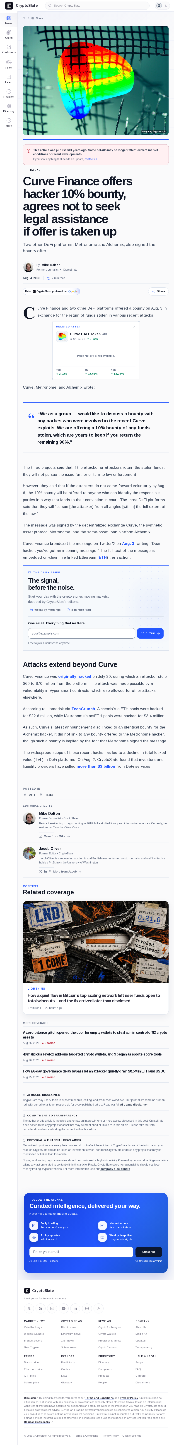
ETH (103, 557)
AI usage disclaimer (134, 1104)
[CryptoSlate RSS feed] (99, 1308)
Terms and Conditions (99, 1398)
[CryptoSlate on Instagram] (87, 1308)
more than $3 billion (96, 766)
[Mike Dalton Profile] (28, 267)
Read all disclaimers (37, 1422)
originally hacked (74, 676)
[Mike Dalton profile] (29, 818)
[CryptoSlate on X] (29, 1308)
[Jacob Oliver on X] (40, 871)
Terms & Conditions (86, 1435)
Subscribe (148, 1251)
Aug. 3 (128, 543)
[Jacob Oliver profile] (29, 853)
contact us (91, 159)
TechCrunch (83, 709)
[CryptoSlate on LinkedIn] (75, 1308)
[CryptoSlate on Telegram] (64, 1308)
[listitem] (29, 795)
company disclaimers (115, 1169)
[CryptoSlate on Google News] (41, 1308)
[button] (8, 122)
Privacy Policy (129, 1398)
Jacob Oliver (50, 849)
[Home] (24, 18)
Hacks (35, 170)
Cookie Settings (131, 1435)
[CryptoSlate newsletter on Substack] (52, 1308)
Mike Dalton (50, 265)
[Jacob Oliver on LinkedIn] (45, 871)
